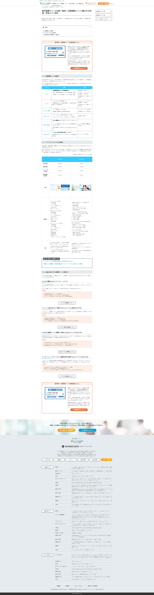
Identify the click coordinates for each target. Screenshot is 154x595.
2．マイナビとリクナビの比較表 (49, 32)
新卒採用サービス (47, 511)
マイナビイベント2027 (76, 514)
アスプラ (83, 518)
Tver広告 (99, 482)
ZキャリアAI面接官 (75, 504)
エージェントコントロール (84, 489)
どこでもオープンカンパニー (77, 549)
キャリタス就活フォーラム (93, 514)
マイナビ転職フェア (75, 471)
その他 (56, 504)
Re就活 (107, 467)
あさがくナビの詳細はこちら (66, 351)
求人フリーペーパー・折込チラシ (61, 566)
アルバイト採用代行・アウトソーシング (86, 571)
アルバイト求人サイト (59, 554)
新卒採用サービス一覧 (100, 15)
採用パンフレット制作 (92, 493)
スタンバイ (79, 473)
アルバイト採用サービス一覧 (101, 19)
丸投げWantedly (81, 490)
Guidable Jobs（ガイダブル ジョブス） (100, 556)
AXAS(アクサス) (99, 504)
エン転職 (78, 467)
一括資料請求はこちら (78, 68)
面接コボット (82, 576)
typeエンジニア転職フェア (90, 471)
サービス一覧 (47, 459)
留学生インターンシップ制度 (77, 521)
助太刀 (74, 468)
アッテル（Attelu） (98, 500)
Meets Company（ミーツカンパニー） (83, 516)
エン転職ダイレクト (107, 478)
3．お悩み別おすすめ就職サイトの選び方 (51, 34)
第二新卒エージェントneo (86, 485)
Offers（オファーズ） (75, 478)
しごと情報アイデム (92, 566)
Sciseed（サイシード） (106, 517)
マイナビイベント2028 (84, 514)
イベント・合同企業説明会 (59, 514)
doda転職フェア (82, 471)
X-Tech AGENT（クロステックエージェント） (99, 485)
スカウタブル (92, 549)
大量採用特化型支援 (75, 489)
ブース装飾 (99, 493)
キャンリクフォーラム (92, 517)
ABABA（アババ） (79, 525)
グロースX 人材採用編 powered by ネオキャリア (87, 504)
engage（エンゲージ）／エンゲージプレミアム (80, 480)
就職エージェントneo (75, 530)
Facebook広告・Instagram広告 (92, 482)
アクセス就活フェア (102, 514)
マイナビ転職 (74, 467)
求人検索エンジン (58, 473)
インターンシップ (58, 521)
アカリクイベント (79, 518)
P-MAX (73, 482)
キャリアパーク (89, 530)
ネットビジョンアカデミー (76, 485)
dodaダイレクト (100, 478)
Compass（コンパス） (76, 500)
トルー (80, 498)
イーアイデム (91, 557)
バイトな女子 (97, 467)
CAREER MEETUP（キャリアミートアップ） (79, 517)
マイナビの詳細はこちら (66, 302)
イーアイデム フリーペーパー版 (82, 566)
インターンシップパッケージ (103, 521)
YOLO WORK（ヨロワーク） (91, 579)
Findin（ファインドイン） (89, 576)
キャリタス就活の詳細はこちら (66, 327)
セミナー (71, 459)
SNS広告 (56, 482)
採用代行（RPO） (58, 535)
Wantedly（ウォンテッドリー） (94, 480)
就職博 (96, 516)
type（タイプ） (91, 467)
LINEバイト (88, 554)
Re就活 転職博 (109, 471)
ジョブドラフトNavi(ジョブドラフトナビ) (86, 512)
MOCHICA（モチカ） (98, 576)
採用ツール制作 (58, 539)
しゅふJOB (83, 554)
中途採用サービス (47, 467)
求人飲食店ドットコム (80, 468)
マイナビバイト (93, 554)
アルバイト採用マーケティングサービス (78, 579)
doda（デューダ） (84, 467)
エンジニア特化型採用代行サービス (100, 490)
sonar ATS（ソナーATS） (76, 543)
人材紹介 (56, 485)
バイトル (73, 554)
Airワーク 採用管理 (106, 576)
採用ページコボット (75, 574)
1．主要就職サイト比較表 (48, 30)
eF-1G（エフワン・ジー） (85, 500)
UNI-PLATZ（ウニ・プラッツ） (103, 516)
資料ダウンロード (89, 430)
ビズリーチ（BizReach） (92, 478)
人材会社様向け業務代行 (88, 490)
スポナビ (92, 516)
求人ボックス (74, 473)
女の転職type (102, 467)
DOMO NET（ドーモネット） (99, 557)
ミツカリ (76, 502)
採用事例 (59, 459)
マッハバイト (78, 554)
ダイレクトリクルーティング (60, 478)
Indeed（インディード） (90, 476)
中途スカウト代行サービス (94, 489)
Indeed (56, 476)
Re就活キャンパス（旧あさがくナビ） (89, 525)
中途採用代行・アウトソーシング (105, 489)
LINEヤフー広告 (83, 482)
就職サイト (57, 510)
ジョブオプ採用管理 (75, 576)
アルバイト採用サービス (47, 554)
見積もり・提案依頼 (104, 3)
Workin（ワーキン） (84, 557)
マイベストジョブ (77, 556)
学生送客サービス (83, 530)
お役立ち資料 (94, 459)
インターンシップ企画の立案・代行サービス (90, 521)
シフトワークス (83, 556)
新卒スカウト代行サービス (94, 535)
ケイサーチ (78, 557)
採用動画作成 (74, 493)
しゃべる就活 (99, 517)
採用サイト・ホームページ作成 (82, 493)
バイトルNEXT (99, 554)
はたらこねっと (90, 556)
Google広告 (77, 482)
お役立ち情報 (82, 459)
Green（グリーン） (83, 478)
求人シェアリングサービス (91, 486)
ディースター (74, 566)
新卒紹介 (56, 530)
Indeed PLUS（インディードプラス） (78, 476)
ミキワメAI (92, 500)
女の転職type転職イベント (100, 471)
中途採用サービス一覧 (100, 11)
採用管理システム (58, 496)
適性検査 (56, 500)
